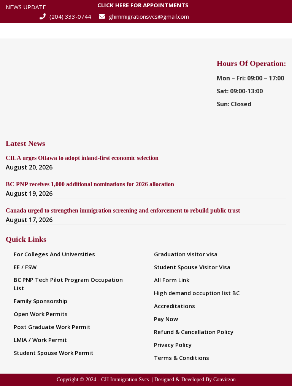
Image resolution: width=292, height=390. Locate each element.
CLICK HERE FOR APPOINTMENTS (143, 6)
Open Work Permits (41, 314)
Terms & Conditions (181, 357)
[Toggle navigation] (276, 30)
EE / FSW (25, 267)
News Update (26, 7)
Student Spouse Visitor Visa (192, 267)
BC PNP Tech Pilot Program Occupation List (68, 284)
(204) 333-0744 (70, 16)
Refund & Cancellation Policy (193, 332)
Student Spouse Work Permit (54, 352)
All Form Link (171, 280)
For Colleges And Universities (54, 254)
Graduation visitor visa (185, 254)
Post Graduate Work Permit (52, 327)
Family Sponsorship (40, 301)
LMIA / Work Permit (40, 340)
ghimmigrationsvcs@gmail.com (149, 16)
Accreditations (174, 306)
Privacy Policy (173, 344)
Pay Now (166, 319)
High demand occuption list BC (197, 293)
